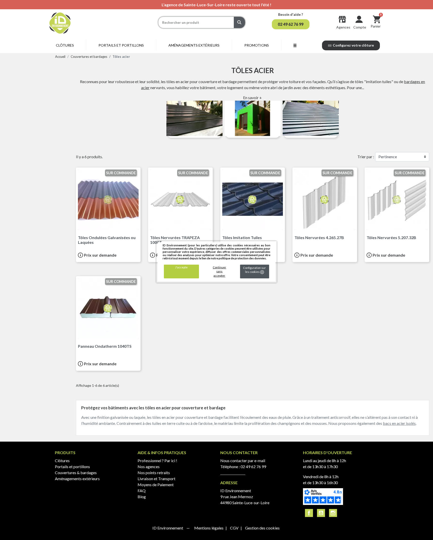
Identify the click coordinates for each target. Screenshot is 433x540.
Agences (343, 27)
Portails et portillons (72, 466)
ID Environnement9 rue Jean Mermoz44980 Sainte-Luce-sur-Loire (244, 496)
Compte (359, 27)
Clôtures (62, 460)
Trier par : (365, 156)
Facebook (309, 513)
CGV (234, 527)
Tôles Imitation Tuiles (242, 237)
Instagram (333, 513)
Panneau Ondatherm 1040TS (105, 346)
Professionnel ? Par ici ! (157, 460)
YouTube (321, 513)
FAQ (142, 490)
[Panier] (376, 19)
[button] (290, 24)
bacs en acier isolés (399, 423)
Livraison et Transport (156, 478)
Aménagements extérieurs (77, 478)
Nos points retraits (154, 472)
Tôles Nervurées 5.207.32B (391, 237)
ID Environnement (168, 527)
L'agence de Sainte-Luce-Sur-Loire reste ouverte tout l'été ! (216, 4)
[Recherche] (239, 22)
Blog (142, 496)
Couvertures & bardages (76, 472)
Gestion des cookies (262, 527)
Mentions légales (209, 527)
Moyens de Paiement (156, 484)
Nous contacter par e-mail (242, 460)
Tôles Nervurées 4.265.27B (319, 237)
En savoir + (252, 97)
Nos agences (149, 466)
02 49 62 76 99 (253, 466)
